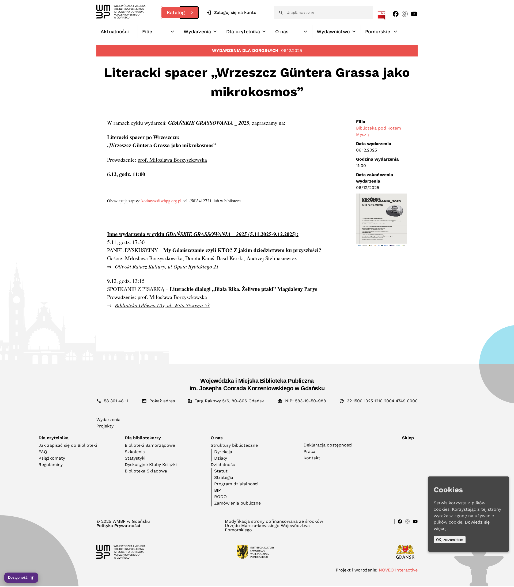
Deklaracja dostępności (328, 445)
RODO (220, 496)
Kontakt (312, 457)
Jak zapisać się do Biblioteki (68, 445)
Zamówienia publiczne (237, 503)
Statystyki (135, 458)
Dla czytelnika (243, 31)
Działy (220, 458)
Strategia (223, 477)
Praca (309, 451)
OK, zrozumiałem (449, 540)
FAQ (43, 451)
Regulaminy (51, 464)
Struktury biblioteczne (234, 445)
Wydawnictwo (333, 31)
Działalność (223, 464)
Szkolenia (135, 451)
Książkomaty (52, 458)
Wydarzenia (197, 31)
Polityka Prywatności (118, 526)
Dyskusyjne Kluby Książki (151, 464)
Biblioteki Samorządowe (150, 445)
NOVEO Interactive (398, 570)
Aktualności (115, 31)
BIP (217, 490)
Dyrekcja (223, 451)
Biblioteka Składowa (146, 471)
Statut (221, 471)
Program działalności (236, 483)
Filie (147, 31)
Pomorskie (377, 31)
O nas (282, 31)
